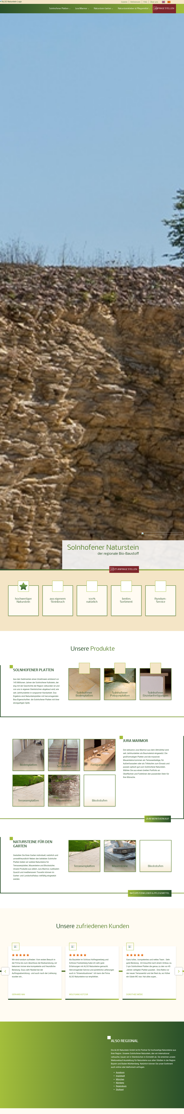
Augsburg (120, 1072)
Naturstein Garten (102, 8)
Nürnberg (120, 1083)
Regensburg (121, 1086)
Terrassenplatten (28, 800)
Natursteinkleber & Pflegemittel (133, 8)
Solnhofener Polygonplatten (120, 694)
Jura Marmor (81, 8)
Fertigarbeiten (100, 765)
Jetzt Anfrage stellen (124, 569)
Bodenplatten (28, 765)
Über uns (154, 2)
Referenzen (135, 2)
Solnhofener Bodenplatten (84, 694)
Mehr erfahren (84, 703)
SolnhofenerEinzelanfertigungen (155, 694)
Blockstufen (99, 800)
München (120, 1079)
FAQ (145, 2)
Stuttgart (120, 1089)
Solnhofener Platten (58, 8)
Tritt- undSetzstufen (64, 765)
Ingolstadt (120, 1076)
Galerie (124, 2)
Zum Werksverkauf (157, 819)
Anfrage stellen (164, 8)
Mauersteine (64, 800)
